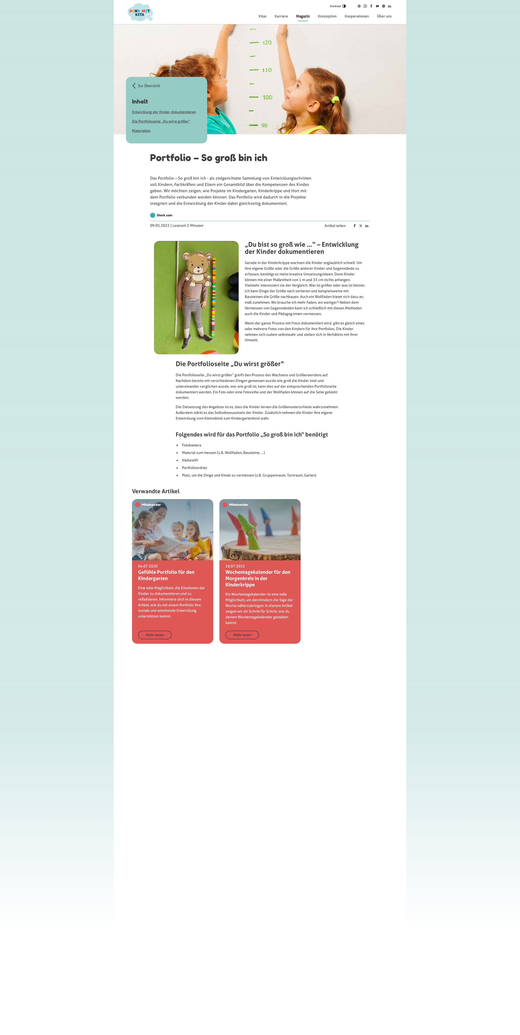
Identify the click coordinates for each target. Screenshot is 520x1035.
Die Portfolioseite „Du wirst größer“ (161, 121)
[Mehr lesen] (172, 571)
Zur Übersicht (149, 86)
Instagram (365, 6)
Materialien (141, 131)
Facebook (371, 6)
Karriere (281, 16)
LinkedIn (390, 6)
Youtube (377, 6)
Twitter (361, 226)
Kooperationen (357, 16)
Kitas (262, 16)
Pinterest (359, 6)
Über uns (384, 16)
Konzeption (327, 16)
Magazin (303, 16)
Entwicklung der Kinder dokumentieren (164, 112)
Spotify (383, 6)
